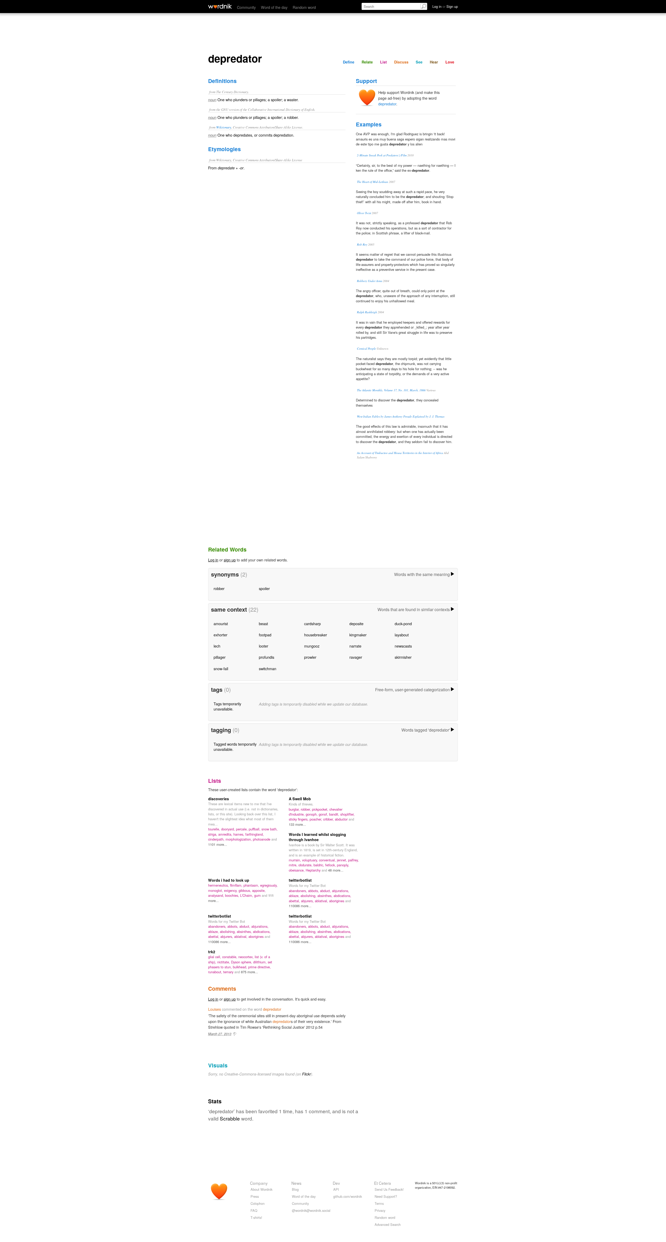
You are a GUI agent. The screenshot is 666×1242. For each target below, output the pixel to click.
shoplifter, (347, 814)
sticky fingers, (299, 819)
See (419, 62)
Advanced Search (388, 1224)
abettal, (295, 900)
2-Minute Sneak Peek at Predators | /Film (382, 155)
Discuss (401, 62)
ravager (355, 657)
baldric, (319, 864)
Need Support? (386, 1196)
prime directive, (259, 966)
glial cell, (215, 956)
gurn (258, 895)
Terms (379, 1203)
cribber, (329, 819)
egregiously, (269, 885)
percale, (242, 829)
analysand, (216, 895)
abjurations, (340, 890)
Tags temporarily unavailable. (227, 706)
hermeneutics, (219, 885)
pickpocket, (320, 809)
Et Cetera (382, 1183)
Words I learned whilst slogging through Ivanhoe (317, 837)
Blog (295, 1189)
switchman (267, 668)
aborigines (337, 900)
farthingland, (254, 834)
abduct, (326, 890)
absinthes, (325, 895)
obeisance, (297, 870)
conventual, (328, 859)
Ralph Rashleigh (367, 312)
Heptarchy (314, 870)
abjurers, (308, 900)
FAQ (254, 1210)
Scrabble (230, 1118)
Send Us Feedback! (389, 1189)
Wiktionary (223, 127)
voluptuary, (310, 859)
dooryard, (228, 829)
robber (219, 588)
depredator (387, 103)
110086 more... (300, 905)
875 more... (249, 971)
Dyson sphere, (242, 961)
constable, (230, 956)
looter (263, 646)
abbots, (314, 890)
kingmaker (358, 634)
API (336, 1189)
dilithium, (260, 961)
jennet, (342, 859)
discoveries (218, 798)
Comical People (366, 348)
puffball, (255, 829)
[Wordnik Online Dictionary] (220, 6)
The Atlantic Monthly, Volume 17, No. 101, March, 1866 (391, 390)
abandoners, (298, 890)
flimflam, (237, 885)
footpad (265, 634)
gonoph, (312, 814)
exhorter (220, 634)
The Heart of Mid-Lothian (372, 182)
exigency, (231, 890)
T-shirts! (256, 1217)
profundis (266, 657)
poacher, (316, 819)
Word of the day (274, 7)
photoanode (262, 839)
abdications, (342, 895)
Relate (367, 62)
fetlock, (331, 864)
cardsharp (312, 623)
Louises (214, 1009)
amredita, (225, 834)
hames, (239, 834)
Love (449, 62)
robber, (306, 809)
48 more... (335, 870)
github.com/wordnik (347, 1196)
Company (259, 1183)
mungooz (311, 646)
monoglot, (216, 890)
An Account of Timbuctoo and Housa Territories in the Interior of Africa (400, 453)
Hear (434, 62)
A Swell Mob (300, 798)
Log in (213, 559)
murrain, (295, 859)
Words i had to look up (228, 880)
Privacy (380, 1210)
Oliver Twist (364, 213)
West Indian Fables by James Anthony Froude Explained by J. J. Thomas (400, 416)
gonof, (324, 814)
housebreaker (315, 634)
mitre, (293, 864)
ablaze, (294, 895)
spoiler (264, 588)
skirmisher (403, 657)
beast (263, 623)
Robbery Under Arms (369, 281)
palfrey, (353, 859)
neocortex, (246, 956)
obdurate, (305, 864)
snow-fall (221, 668)
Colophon (258, 1203)
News (296, 1183)
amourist (221, 623)
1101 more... (217, 844)
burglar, (295, 809)
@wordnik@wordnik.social (311, 1210)
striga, (213, 834)
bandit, (334, 814)
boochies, (232, 895)
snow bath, (269, 829)
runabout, (215, 971)
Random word (304, 7)
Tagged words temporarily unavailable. (235, 746)
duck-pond (403, 623)
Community (246, 7)
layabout (402, 634)
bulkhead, (240, 966)
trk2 (211, 951)
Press (255, 1196)
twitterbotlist (300, 880)
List (383, 62)
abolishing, (308, 895)
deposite (356, 623)
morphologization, (239, 839)
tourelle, (214, 829)
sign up (230, 559)
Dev (336, 1183)
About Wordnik (261, 1189)
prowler (310, 657)
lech (217, 646)
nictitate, (224, 961)
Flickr (306, 1074)
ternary (228, 971)
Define (348, 62)
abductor (342, 819)
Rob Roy (362, 244)
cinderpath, (217, 839)
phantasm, (252, 885)
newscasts (403, 646)
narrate (355, 646)
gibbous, (245, 890)
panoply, (343, 864)
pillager (220, 657)
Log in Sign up (445, 6)
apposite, (259, 890)
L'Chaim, (247, 895)
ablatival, (322, 900)
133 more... (297, 824)
